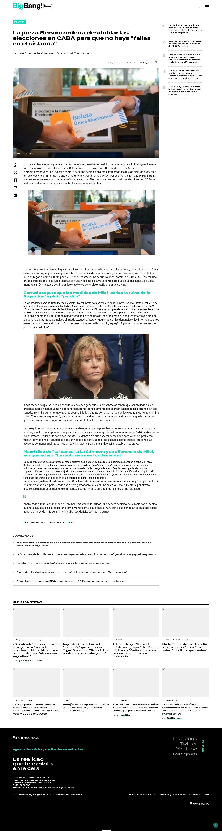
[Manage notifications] (215, 825)
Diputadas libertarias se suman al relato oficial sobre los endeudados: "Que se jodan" (72, 572)
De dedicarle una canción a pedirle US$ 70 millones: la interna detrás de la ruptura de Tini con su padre (185, 29)
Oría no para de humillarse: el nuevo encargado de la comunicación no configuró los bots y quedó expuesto (86, 554)
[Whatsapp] (15, 165)
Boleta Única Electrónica (35, 522)
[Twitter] (15, 172)
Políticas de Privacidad (142, 794)
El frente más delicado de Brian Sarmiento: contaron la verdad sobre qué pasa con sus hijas (136, 707)
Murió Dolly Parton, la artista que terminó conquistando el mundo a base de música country (184, 91)
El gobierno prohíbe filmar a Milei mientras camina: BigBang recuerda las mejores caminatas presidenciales (185, 75)
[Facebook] (15, 180)
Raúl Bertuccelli (175, 718)
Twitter (188, 743)
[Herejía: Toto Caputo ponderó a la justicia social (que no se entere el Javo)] (86, 682)
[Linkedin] (15, 187)
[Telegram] (15, 195)
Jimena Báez (123, 715)
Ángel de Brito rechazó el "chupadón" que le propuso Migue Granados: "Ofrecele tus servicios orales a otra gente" (85, 648)
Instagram (184, 754)
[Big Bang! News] (32, 6)
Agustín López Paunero (30, 660)
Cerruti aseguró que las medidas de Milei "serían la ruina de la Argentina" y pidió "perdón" (86, 294)
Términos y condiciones (172, 794)
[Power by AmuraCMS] (199, 803)
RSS (206, 794)
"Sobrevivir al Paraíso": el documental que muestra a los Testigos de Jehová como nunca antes (185, 709)
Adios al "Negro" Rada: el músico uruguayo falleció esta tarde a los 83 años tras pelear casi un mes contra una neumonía (135, 650)
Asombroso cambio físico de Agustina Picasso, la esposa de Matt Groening (184, 44)
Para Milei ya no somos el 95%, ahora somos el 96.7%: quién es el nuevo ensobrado (70, 581)
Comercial (195, 794)
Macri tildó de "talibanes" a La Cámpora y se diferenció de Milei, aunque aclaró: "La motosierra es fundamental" (88, 453)
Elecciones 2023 (57, 522)
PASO (71, 522)
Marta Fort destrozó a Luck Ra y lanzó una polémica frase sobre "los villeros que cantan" (184, 647)
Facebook (185, 738)
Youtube (186, 749)
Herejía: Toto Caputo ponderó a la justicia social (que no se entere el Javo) (64, 563)
